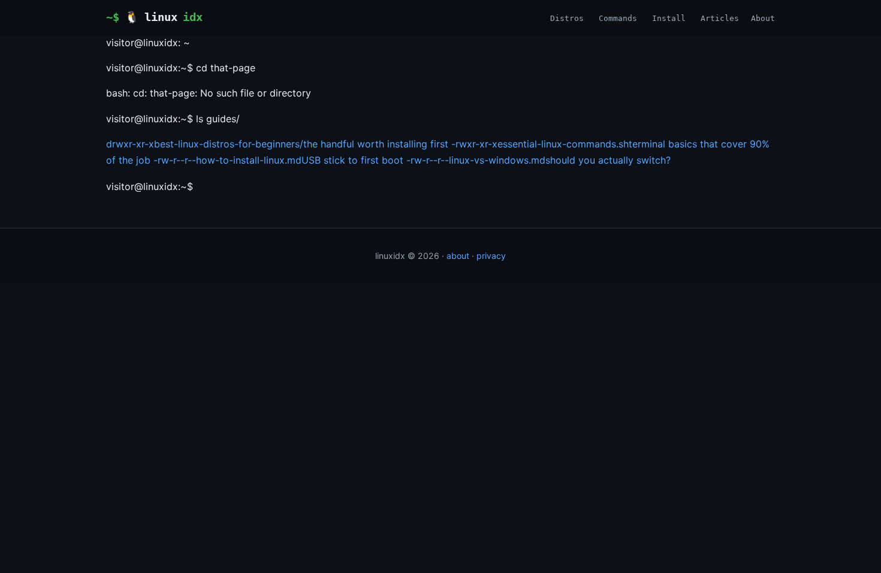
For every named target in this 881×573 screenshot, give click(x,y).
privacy (491, 256)
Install (669, 18)
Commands (618, 18)
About (763, 18)
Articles (720, 18)
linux (164, 17)
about (457, 256)
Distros (567, 18)
